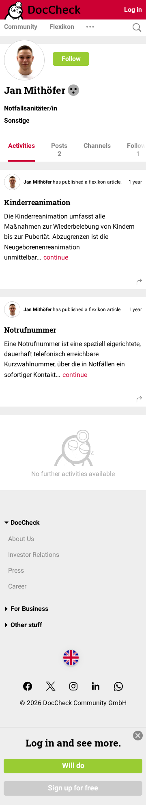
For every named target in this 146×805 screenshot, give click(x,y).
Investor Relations (33, 554)
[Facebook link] (27, 687)
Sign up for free (73, 788)
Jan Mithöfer (38, 182)
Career (17, 586)
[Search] (135, 28)
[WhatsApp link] (118, 687)
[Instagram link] (73, 687)
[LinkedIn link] (95, 687)
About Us (21, 539)
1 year (135, 182)
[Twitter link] (51, 687)
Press (16, 570)
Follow (71, 59)
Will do (73, 766)
